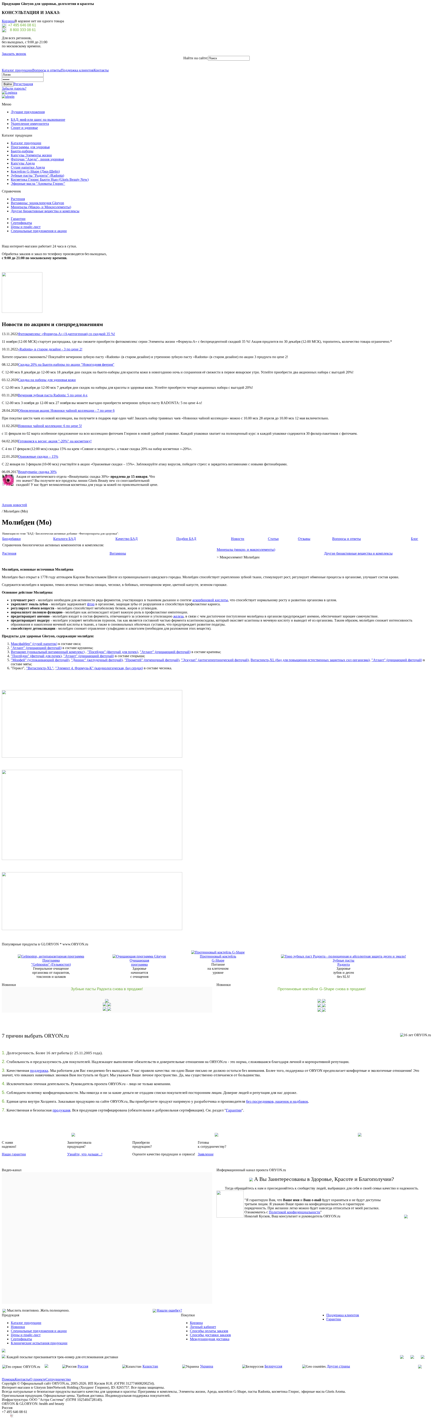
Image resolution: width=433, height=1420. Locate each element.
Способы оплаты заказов (209, 1331)
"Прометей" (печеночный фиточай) (151, 660)
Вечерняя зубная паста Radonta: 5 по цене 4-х (53, 395)
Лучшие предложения (28, 112)
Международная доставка (209, 1339)
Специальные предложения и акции (39, 231)
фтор (90, 604)
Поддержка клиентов (77, 70)
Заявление (206, 1154)
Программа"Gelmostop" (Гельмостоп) (51, 962)
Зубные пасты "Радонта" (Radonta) (37, 175)
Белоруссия (273, 1366)
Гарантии (18, 219)
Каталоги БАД (64, 539)
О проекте (38, 1379)
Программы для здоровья (30, 147)
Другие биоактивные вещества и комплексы (45, 211)
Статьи (273, 539)
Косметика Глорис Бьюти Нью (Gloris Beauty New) (50, 179)
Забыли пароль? (14, 88)
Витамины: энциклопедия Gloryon (37, 203)
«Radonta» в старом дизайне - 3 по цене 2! (50, 349)
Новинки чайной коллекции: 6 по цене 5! (50, 426)
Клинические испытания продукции (39, 1343)
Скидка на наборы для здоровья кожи (47, 380)
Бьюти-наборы (22, 151)
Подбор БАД (186, 539)
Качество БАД (126, 539)
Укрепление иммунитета (30, 124)
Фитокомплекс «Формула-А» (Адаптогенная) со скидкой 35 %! (66, 334)
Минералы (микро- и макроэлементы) (246, 549)
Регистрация (23, 84)
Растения (18, 199)
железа (178, 616)
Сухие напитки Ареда (28, 167)
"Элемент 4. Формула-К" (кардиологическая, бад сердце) (99, 668)
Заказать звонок (14, 54)
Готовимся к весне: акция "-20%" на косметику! (55, 441)
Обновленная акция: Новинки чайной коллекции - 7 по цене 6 (66, 410)
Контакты (101, 70)
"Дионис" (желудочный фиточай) (97, 660)
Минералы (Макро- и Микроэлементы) (41, 207)
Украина (206, 1366)
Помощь (8, 1379)
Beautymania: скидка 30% (37, 472)
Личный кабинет (203, 1327)
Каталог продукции (17, 70)
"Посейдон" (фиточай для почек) (112, 652)
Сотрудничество (58, 1379)
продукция (61, 1110)
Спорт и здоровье (24, 128)
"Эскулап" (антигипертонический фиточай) (215, 660)
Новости (237, 539)
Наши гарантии (14, 1154)
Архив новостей (14, 505)
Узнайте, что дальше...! (84, 1154)
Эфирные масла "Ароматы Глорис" (38, 183)
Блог (414, 539)
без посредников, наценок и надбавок (277, 1101)
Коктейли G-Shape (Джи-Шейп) (35, 171)
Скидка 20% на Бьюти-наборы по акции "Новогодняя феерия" (66, 364)
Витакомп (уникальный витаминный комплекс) (48, 652)
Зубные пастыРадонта (343, 962)
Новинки (18, 1327)
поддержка (39, 1070)
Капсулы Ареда (23, 163)
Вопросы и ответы (46, 70)
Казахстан (150, 1366)
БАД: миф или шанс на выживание (38, 119)
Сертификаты (21, 223)
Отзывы (304, 539)
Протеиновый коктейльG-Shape (218, 958)
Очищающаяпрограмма (139, 962)
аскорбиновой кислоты (210, 600)
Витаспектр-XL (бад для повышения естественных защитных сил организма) (310, 660)
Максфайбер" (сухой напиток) (34, 644)
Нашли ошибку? (169, 1310)
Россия (83, 1366)
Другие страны (338, 1366)
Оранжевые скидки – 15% (38, 456)
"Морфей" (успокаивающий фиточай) (40, 660)
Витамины (118, 553)
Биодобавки (11, 539)
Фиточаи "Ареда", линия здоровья (37, 159)
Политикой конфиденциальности (294, 1212)
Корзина (8, 21)
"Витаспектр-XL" (39, 668)
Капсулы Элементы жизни (31, 155)
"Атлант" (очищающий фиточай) (36, 648)
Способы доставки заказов (210, 1335)
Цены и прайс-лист (26, 227)
